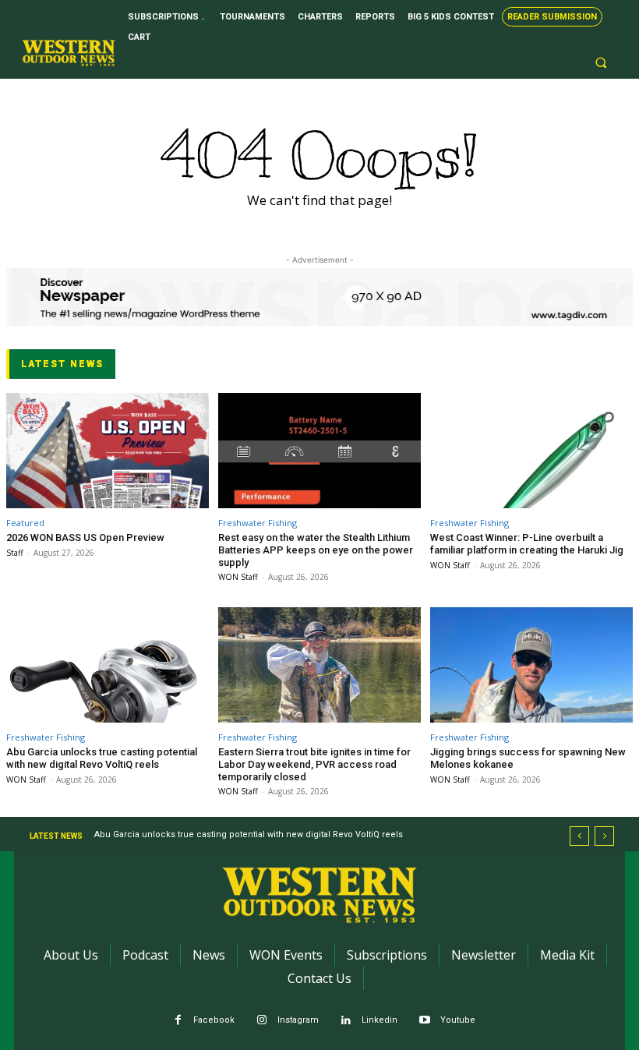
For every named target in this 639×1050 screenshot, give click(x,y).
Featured (25, 522)
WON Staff (238, 576)
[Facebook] (178, 1020)
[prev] (579, 836)
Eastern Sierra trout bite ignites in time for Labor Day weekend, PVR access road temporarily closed (314, 764)
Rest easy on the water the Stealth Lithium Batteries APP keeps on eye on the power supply (315, 549)
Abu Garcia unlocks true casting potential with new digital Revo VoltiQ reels (101, 758)
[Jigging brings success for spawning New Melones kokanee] (531, 665)
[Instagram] (262, 1020)
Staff (14, 552)
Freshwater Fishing (257, 522)
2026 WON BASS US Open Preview (85, 537)
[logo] (68, 53)
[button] (600, 63)
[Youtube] (425, 1020)
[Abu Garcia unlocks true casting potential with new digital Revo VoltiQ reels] (107, 665)
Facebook (214, 1020)
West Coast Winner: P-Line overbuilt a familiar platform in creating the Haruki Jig (526, 544)
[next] (604, 836)
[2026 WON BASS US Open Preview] (107, 450)
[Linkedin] (346, 1020)
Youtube (457, 1020)
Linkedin (379, 1020)
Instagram (298, 1020)
